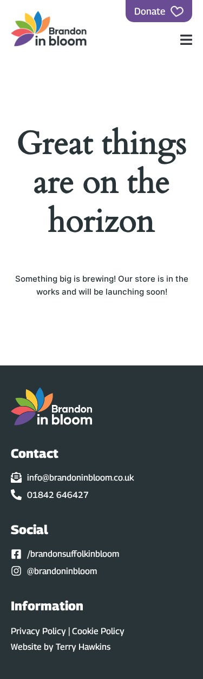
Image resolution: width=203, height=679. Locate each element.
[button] (186, 40)
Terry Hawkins (83, 646)
